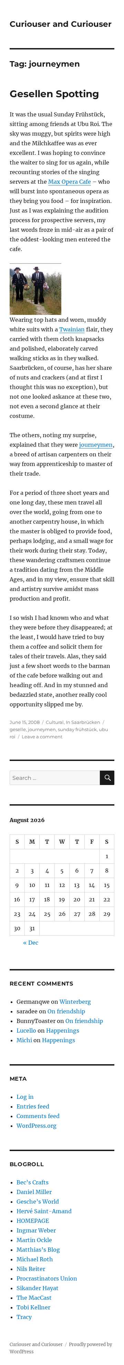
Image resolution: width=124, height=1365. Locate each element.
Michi (24, 1040)
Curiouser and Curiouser (61, 24)
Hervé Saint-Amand (44, 1211)
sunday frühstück (77, 729)
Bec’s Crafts (33, 1182)
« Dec (30, 942)
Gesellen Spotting (54, 94)
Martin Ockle (34, 1240)
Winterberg (75, 1001)
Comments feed (38, 1116)
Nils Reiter (31, 1268)
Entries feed (33, 1106)
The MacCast (34, 1297)
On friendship (66, 1011)
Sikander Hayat (38, 1288)
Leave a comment (42, 736)
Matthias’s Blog (38, 1249)
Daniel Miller (34, 1191)
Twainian (72, 329)
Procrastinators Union (47, 1278)
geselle (18, 729)
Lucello (26, 1030)
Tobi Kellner (33, 1307)
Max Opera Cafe (69, 181)
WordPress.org (36, 1125)
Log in (25, 1096)
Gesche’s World (38, 1201)
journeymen (96, 444)
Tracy (24, 1316)
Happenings (62, 1030)
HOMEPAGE (33, 1220)
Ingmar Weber (36, 1230)
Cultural (55, 722)
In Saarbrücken (83, 722)
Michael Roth (35, 1259)
